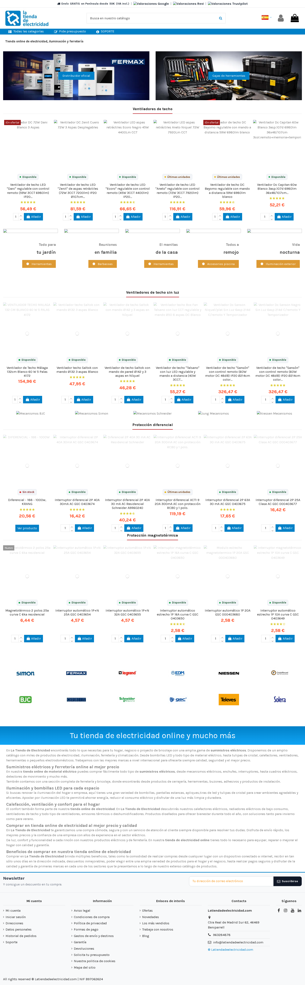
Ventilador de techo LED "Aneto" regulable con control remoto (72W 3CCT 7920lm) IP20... (177, 191)
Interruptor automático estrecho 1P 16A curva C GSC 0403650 (177, 614)
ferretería (87, 781)
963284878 (222, 935)
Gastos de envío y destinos (94, 936)
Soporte (11, 942)
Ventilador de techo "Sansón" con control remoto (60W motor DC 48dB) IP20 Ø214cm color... (227, 374)
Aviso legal (82, 910)
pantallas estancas (170, 793)
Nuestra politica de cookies (94, 961)
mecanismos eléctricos (204, 771)
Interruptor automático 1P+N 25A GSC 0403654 (77, 612)
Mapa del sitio (84, 967)
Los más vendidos (155, 923)
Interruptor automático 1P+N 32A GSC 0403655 (127, 612)
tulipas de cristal (245, 755)
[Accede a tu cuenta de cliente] (281, 18)
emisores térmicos (96, 814)
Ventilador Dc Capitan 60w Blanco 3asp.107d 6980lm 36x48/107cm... (277, 189)
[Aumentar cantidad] (20, 215)
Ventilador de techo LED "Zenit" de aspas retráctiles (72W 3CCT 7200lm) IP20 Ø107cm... (78, 191)
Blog (145, 936)
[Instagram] (285, 910)
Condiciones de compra (92, 917)
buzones (215, 781)
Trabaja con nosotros (157, 929)
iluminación (90, 755)
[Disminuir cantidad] (20, 218)
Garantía (80, 942)
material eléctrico (208, 755)
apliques (192, 793)
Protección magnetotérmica (152, 535)
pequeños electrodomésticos (52, 760)
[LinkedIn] (299, 910)
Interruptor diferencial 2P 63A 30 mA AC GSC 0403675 (227, 502)
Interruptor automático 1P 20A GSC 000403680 (227, 612)
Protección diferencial (152, 424)
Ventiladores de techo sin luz (152, 292)
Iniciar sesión (16, 917)
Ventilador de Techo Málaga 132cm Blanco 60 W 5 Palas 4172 (27, 372)
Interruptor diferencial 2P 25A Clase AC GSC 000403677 (278, 502)
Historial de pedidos (21, 936)
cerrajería (179, 781)
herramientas (198, 781)
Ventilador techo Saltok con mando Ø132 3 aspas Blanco (77, 370)
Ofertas (147, 910)
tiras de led (208, 793)
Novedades (150, 917)
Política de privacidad (90, 923)
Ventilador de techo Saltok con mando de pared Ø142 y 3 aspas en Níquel (127, 372)
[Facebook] (278, 910)
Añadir (36, 217)
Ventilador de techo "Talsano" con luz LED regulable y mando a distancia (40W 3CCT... (177, 374)
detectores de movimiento (26, 776)
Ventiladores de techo (152, 109)
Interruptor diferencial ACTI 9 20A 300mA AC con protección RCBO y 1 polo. (177, 504)
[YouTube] (292, 910)
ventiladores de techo (22, 814)
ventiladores (288, 755)
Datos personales (19, 929)
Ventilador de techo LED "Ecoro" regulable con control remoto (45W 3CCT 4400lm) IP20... (128, 191)
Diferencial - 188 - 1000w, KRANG (27, 502)
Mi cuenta (13, 910)
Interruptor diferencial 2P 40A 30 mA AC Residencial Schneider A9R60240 (127, 504)
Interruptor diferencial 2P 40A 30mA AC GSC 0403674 (77, 502)
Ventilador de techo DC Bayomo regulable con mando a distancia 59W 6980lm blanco (227, 191)
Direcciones (14, 923)
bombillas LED (161, 755)
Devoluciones (84, 949)
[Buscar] (221, 18)
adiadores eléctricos (245, 809)
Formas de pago (86, 929)
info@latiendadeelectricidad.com (238, 942)
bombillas (147, 793)
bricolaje (103, 781)
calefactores (268, 755)
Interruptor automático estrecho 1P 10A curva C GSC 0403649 (278, 614)
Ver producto (27, 528)
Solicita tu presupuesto (92, 955)
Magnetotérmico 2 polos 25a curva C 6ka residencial (27, 612)
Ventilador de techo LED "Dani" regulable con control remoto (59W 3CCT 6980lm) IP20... (28, 191)
